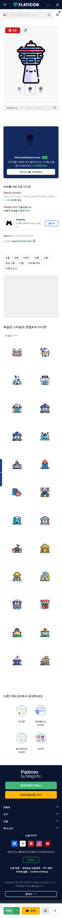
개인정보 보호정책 (31, 868)
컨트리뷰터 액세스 (31, 785)
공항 (16, 257)
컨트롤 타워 (34, 263)
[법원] (17, 660)
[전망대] (45, 352)
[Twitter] (23, 844)
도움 (5, 821)
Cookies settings (39, 871)
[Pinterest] (31, 844)
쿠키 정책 (47, 868)
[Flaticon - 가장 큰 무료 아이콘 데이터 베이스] (26, 5)
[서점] (17, 408)
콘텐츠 (6, 807)
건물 (7, 257)
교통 (45, 257)
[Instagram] (39, 844)
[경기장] (45, 380)
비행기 (26, 257)
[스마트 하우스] (45, 660)
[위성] (17, 380)
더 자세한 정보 (39, 165)
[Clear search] (41, 15)
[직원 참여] (17, 492)
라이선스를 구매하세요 (31, 171)
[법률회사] (45, 632)
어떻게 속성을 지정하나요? (16, 210)
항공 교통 (10, 263)
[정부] (45, 520)
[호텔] (45, 576)
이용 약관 (14, 868)
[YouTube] (47, 844)
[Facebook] (14, 844)
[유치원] (17, 632)
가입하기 (31, 859)
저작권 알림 (22, 871)
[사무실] (45, 464)
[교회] (17, 352)
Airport (7, 235)
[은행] (45, 408)
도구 (5, 814)
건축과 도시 (11, 268)
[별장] (45, 548)
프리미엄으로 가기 (31, 794)
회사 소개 (8, 828)
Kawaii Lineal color (22, 241)
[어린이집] (17, 604)
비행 (36, 257)
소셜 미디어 (31, 835)
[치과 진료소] (17, 520)
